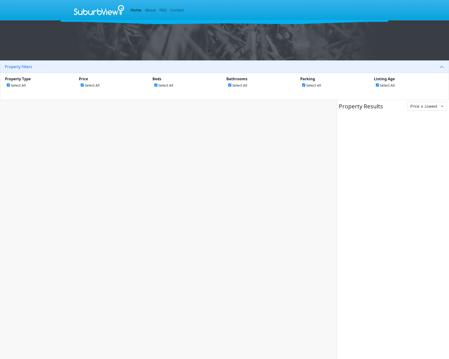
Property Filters (18, 66)
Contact (177, 10)
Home (135, 10)
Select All (18, 85)
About (150, 10)
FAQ (163, 10)
